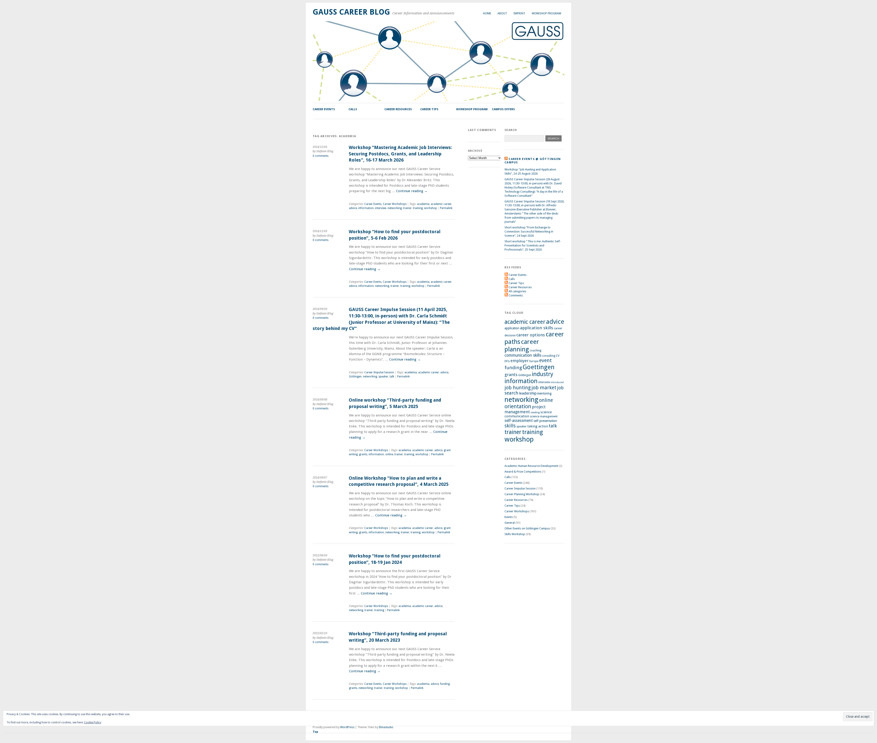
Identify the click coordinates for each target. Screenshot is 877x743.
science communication (528, 414)
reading (535, 412)
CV (558, 355)
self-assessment (519, 420)
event (545, 360)
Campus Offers (503, 109)
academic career (441, 204)
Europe (534, 361)
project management (525, 409)
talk (392, 376)
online (389, 454)
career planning (522, 345)
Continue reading (412, 191)
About (502, 13)
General (510, 522)
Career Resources (398, 109)
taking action (537, 426)
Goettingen (539, 367)
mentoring (544, 393)
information (366, 208)
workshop (430, 208)
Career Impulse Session (379, 372)
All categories (517, 291)
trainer (407, 208)
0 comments (320, 155)
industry (542, 374)
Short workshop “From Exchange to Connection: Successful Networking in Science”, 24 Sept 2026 (529, 231)
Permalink (446, 208)
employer (519, 360)
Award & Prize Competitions (523, 471)
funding (445, 683)
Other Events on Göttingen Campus (527, 528)
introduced (557, 382)
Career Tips (429, 109)
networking (395, 208)
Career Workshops (395, 204)
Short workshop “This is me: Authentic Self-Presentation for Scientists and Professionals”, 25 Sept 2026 (533, 245)
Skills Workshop (515, 534)
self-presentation (545, 421)
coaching (535, 350)
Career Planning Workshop (522, 494)
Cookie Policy (92, 722)
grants (363, 454)
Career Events (324, 109)
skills (510, 426)
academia (423, 204)
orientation (518, 406)
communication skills (523, 355)
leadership (527, 393)
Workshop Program (546, 13)
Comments (516, 295)
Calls (353, 109)
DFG (507, 361)
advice (353, 208)
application (512, 328)
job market (543, 387)
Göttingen (355, 376)
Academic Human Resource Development (531, 466)
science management (543, 416)
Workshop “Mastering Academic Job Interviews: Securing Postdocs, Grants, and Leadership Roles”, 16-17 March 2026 (400, 154)
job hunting (518, 387)
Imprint (519, 13)
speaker (383, 376)
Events (509, 517)
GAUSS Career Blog (351, 12)
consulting (548, 355)
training (418, 208)
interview (380, 208)
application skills (536, 327)
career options (530, 334)
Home (487, 13)
